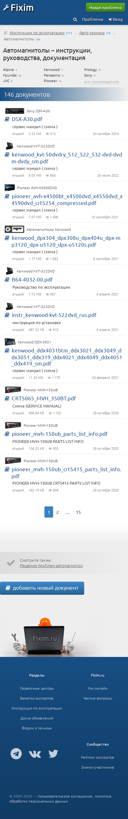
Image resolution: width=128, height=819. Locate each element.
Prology (90, 69)
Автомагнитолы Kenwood (48, 229)
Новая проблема (105, 7)
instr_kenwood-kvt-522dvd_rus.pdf (54, 314)
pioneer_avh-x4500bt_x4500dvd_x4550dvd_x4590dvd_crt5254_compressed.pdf (67, 199)
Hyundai (10, 74)
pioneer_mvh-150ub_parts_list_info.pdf (60, 433)
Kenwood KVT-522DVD (36, 145)
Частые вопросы (97, 698)
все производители (101, 81)
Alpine (8, 69)
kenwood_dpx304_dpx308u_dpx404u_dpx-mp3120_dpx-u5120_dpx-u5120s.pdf (66, 241)
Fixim (22, 7)
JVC (6, 80)
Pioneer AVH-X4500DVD (37, 187)
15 (78, 512)
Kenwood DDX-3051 (34, 341)
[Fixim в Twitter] (53, 753)
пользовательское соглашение (65, 795)
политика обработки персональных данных (60, 798)
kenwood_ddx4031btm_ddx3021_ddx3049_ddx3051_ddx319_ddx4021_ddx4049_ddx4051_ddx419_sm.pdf (66, 356)
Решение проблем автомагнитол (51, 565)
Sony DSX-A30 (38, 110)
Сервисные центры (37, 688)
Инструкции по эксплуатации (37, 32)
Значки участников (97, 767)
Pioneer (50, 80)
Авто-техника (92, 32)
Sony (88, 74)
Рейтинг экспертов (97, 757)
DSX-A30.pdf (27, 118)
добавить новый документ (45, 587)
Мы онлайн (97, 688)
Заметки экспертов (36, 698)
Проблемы (92, 19)
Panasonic (52, 74)
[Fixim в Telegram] (16, 753)
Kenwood (52, 69)
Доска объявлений (37, 717)
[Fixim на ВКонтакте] (35, 753)
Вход (117, 19)
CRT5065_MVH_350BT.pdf (44, 398)
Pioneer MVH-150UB (41, 389)
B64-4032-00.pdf (32, 279)
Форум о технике (37, 727)
